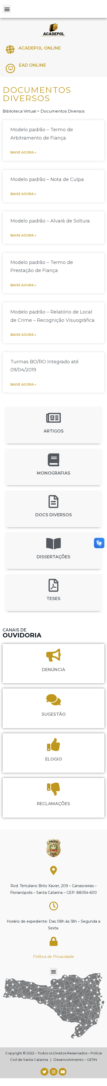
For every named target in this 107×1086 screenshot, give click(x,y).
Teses (53, 598)
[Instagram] (53, 1072)
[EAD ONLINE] (10, 68)
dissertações (53, 556)
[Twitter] (44, 1072)
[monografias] (53, 459)
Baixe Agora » (23, 152)
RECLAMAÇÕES (53, 803)
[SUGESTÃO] (53, 699)
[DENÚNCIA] (53, 655)
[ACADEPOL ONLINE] (10, 49)
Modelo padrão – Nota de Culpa (47, 179)
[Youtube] (62, 1072)
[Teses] (53, 585)
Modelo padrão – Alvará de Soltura (50, 221)
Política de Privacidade (53, 956)
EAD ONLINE (32, 65)
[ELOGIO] (53, 744)
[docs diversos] (53, 501)
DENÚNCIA (53, 669)
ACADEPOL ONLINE (39, 48)
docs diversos (53, 514)
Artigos (54, 431)
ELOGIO (53, 759)
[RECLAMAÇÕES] (53, 789)
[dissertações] (53, 543)
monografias (53, 473)
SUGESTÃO (54, 714)
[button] (7, 9)
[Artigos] (53, 417)
